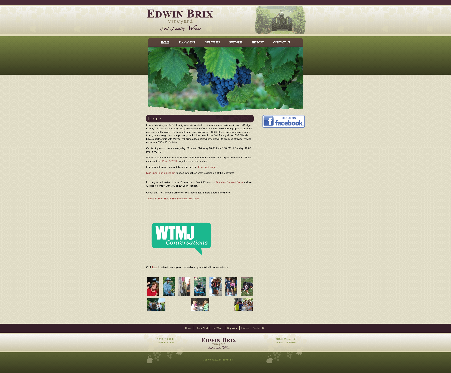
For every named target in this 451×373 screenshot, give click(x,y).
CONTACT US (281, 42)
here (154, 267)
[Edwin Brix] (175, 20)
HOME (165, 42)
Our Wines (217, 328)
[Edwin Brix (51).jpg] (247, 295)
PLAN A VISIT (187, 42)
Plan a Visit (202, 328)
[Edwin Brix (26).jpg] (169, 295)
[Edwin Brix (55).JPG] (244, 310)
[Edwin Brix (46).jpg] (216, 295)
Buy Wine (232, 328)
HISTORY (258, 42)
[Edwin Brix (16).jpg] (153, 295)
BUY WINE (235, 42)
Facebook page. (207, 167)
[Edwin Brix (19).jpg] (200, 295)
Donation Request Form (229, 182)
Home (188, 328)
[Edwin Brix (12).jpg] (184, 295)
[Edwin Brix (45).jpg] (231, 295)
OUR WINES (212, 42)
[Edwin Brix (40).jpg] (200, 310)
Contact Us (259, 328)
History (245, 328)
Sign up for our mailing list (160, 172)
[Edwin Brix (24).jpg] (156, 310)
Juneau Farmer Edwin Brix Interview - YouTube (172, 198)
